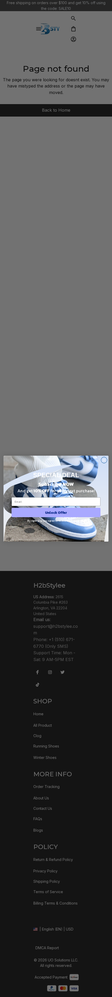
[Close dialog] (104, 460)
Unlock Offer (56, 512)
